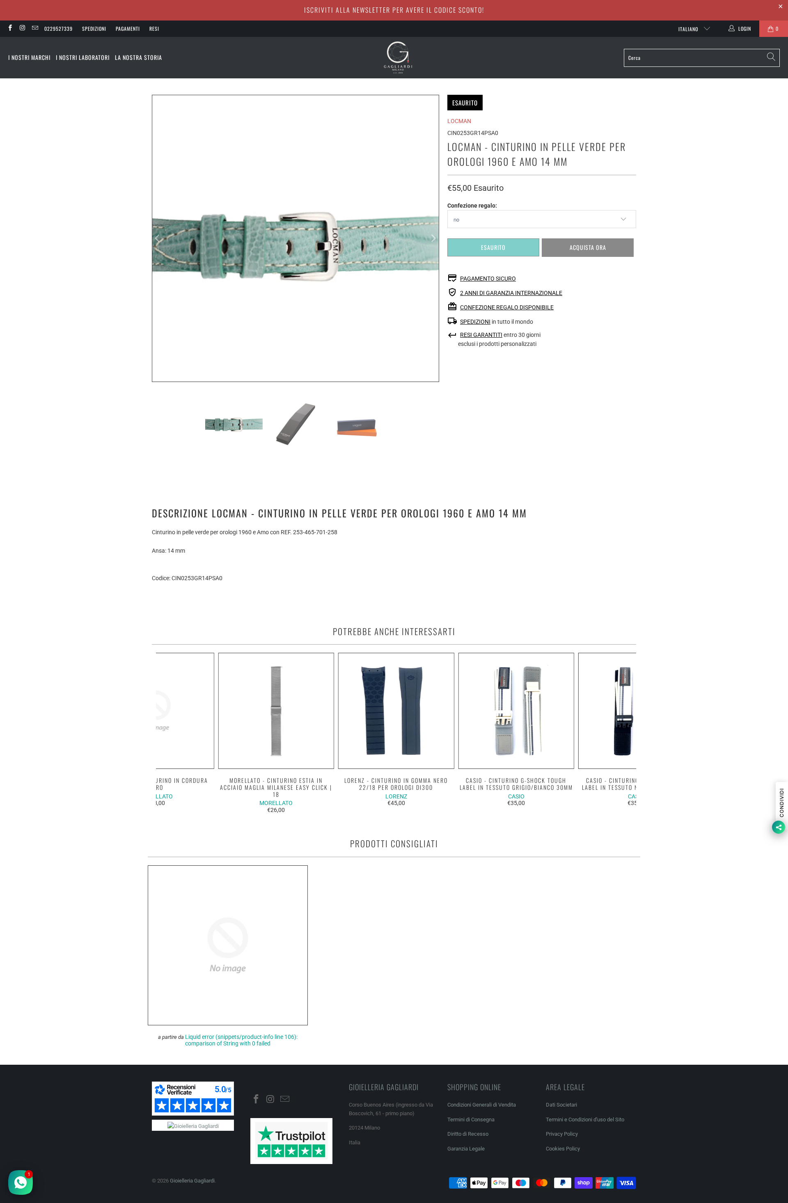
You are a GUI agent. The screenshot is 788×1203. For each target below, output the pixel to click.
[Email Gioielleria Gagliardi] (34, 29)
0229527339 (58, 28)
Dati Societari (561, 1105)
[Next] (433, 238)
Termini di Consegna (471, 1119)
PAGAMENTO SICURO (488, 278)
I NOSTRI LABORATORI (83, 57)
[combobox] (702, 58)
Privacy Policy (562, 1134)
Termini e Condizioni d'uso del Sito (585, 1119)
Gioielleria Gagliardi (192, 1181)
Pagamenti (128, 28)
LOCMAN (459, 121)
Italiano (689, 28)
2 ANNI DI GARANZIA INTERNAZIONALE (511, 293)
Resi (154, 28)
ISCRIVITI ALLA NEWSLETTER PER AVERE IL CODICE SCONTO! (394, 10)
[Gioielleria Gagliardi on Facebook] (9, 29)
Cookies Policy (563, 1149)
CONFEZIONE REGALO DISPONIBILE (507, 307)
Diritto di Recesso (467, 1134)
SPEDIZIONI (475, 321)
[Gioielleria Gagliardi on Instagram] (21, 29)
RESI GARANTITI (481, 335)
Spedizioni (94, 28)
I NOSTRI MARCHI (29, 57)
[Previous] (158, 238)
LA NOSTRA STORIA (138, 57)
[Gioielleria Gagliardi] (398, 57)
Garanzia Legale (466, 1149)
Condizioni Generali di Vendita (481, 1105)
